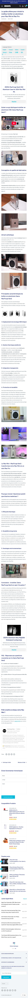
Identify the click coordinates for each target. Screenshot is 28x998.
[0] (25, 6)
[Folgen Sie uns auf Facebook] (2, 990)
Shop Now (14, 101)
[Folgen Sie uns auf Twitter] (5, 990)
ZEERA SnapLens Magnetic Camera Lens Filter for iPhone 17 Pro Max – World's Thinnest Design (17, 842)
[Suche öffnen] (20, 6)
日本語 (16, 52)
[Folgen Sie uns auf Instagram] (7, 990)
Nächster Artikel (21, 762)
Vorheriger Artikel (7, 762)
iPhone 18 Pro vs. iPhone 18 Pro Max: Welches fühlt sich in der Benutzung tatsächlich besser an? (17, 890)
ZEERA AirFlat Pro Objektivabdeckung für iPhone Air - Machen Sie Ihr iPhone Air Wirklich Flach (17, 812)
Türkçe (10, 52)
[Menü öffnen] (2, 6)
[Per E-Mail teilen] (14, 754)
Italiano (16, 49)
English (4, 49)
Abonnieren (6, 977)
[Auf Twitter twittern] (12, 754)
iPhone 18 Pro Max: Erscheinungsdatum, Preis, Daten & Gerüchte (17, 860)
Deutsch (5, 52)
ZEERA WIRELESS (12, 808)
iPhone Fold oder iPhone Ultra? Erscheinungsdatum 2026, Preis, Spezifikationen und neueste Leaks (17, 868)
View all (25, 898)
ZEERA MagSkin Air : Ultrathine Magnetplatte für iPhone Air (16, 827)
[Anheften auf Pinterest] (9, 754)
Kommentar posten (8, 797)
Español (23, 49)
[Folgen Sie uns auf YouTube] (13, 990)
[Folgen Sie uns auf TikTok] (15, 990)
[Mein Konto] (22, 6)
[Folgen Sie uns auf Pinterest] (10, 990)
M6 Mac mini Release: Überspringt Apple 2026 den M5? (17, 875)
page (16, 721)
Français (11, 49)
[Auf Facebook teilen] (6, 754)
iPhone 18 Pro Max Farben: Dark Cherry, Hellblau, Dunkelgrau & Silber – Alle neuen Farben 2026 (18, 882)
